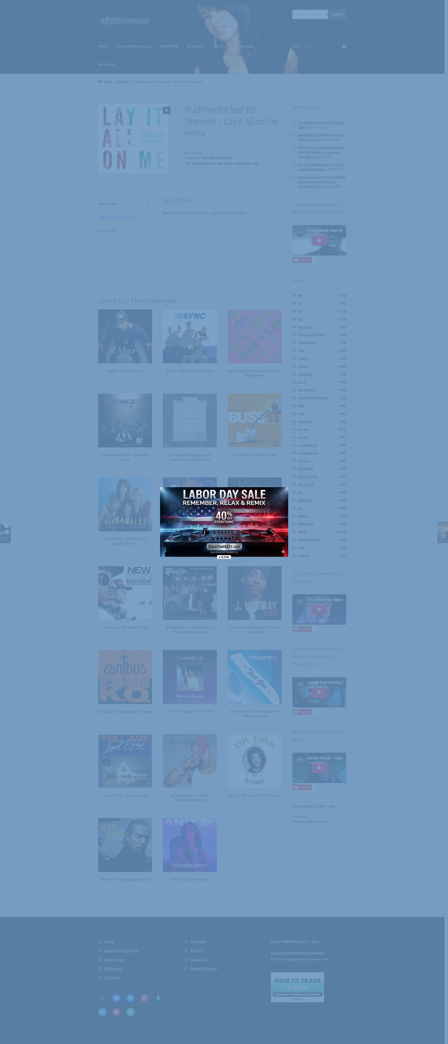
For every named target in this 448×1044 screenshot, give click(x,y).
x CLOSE (224, 557)
